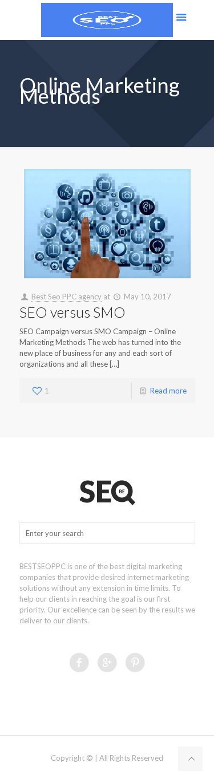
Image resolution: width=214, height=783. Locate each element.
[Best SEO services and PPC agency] (107, 20)
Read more (168, 390)
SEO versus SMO (72, 311)
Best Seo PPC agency (66, 296)
